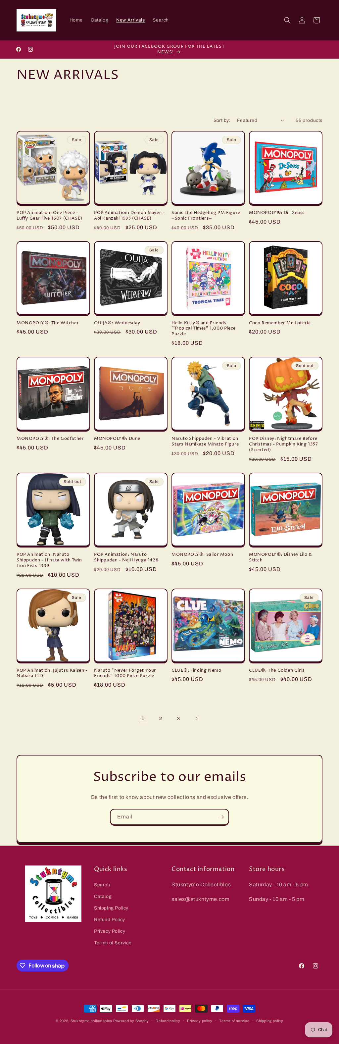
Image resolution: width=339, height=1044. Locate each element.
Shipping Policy (111, 908)
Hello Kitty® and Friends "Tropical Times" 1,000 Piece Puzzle (203, 328)
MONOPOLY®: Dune (117, 439)
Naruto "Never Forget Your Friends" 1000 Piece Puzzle (125, 673)
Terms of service (234, 1021)
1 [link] (142, 718)
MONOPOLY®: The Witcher (48, 323)
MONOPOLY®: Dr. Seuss (277, 213)
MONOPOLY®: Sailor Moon (202, 554)
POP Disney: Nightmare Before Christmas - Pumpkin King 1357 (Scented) (283, 444)
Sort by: (222, 120)
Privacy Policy (109, 931)
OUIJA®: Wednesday (117, 323)
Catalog (103, 896)
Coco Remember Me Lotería (280, 323)
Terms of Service (113, 942)
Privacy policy (200, 1021)
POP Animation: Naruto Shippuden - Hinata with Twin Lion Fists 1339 (49, 560)
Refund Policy (109, 919)
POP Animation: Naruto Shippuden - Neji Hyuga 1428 (126, 557)
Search (102, 884)
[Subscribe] (221, 817)
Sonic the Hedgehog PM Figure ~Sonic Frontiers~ (205, 215)
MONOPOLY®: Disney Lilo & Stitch (280, 557)
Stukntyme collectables (92, 1021)
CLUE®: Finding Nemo (196, 670)
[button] (287, 20)
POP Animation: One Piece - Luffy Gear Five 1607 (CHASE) (49, 215)
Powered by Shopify (131, 1021)
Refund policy (168, 1021)
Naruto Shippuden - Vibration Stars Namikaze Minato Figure (205, 441)
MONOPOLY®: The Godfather (50, 439)
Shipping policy (269, 1021)
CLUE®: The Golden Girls (277, 670)
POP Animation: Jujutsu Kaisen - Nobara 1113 (52, 673)
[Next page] (196, 718)
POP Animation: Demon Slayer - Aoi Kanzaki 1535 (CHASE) (129, 215)
